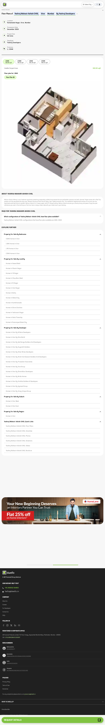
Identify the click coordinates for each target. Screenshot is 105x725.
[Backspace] (36, 698)
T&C (25, 713)
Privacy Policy (18, 713)
